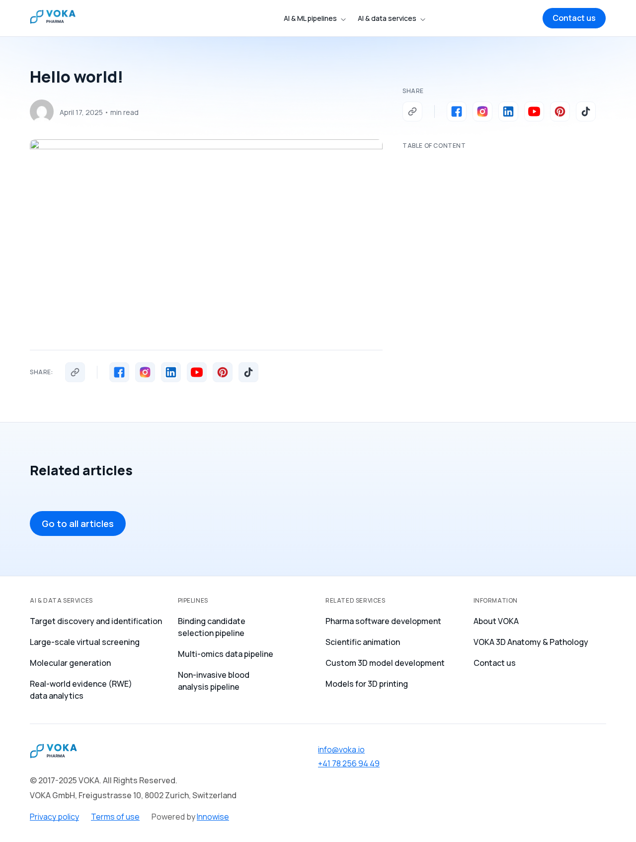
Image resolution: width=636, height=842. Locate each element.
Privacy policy (54, 816)
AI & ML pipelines (310, 18)
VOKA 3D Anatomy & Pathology (531, 641)
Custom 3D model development (385, 662)
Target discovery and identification (96, 621)
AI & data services (387, 18)
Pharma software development (383, 621)
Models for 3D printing (366, 683)
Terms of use (115, 816)
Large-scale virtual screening (85, 641)
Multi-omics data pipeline (225, 653)
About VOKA (496, 621)
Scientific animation (362, 641)
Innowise (213, 816)
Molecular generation (70, 662)
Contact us (495, 662)
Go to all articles (78, 523)
